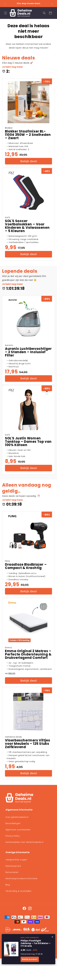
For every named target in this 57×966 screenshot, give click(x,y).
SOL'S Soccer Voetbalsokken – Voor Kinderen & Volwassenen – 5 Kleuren (27, 226)
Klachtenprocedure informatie (21, 878)
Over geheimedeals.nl (17, 817)
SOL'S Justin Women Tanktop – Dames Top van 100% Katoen (28, 442)
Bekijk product (29, 959)
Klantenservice (13, 866)
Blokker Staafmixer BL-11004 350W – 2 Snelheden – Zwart (28, 135)
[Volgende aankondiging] (52, 4)
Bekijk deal (28, 161)
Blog (8, 884)
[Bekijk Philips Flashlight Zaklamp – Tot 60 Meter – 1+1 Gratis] (11, 949)
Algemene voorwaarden (18, 829)
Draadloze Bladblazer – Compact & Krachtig (26, 566)
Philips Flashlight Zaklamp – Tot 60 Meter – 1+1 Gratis (35, 943)
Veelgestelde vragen (16, 859)
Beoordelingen (13, 823)
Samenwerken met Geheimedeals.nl (24, 842)
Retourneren (12, 872)
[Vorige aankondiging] (5, 4)
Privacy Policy (13, 835)
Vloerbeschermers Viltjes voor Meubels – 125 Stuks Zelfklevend (27, 744)
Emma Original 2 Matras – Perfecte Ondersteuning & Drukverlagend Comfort (28, 654)
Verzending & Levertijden (18, 891)
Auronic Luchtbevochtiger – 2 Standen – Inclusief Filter (28, 352)
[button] (5, 13)
